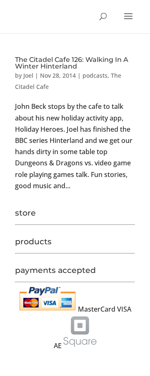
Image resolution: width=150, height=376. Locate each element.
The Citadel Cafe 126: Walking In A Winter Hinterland (71, 63)
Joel (28, 75)
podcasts (95, 75)
